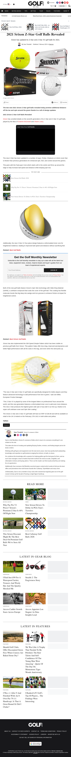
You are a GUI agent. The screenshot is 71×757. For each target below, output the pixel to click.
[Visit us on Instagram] (60, 3)
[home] (2, 11)
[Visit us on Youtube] (65, 3)
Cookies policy (34, 734)
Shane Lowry (38, 121)
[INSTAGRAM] (18, 435)
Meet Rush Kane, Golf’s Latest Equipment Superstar (47, 16)
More (66, 11)
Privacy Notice (57, 275)
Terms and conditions (47, 731)
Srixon (5, 119)
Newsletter (64, 102)
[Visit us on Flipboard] (67, 3)
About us (7, 731)
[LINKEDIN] (21, 435)
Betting (33, 11)
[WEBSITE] (24, 435)
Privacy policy (62, 731)
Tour (41, 11)
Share (7, 102)
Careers (43, 734)
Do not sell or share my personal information (35, 737)
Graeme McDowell (24, 121)
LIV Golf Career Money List (19, 16)
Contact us (35, 731)
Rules (48, 11)
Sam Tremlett (28, 44)
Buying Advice (16, 11)
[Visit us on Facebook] (57, 3)
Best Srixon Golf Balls (18, 339)
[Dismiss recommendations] (69, 21)
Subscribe (62, 6)
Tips (26, 11)
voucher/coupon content (37, 466)
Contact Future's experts (21, 731)
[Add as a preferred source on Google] (35, 744)
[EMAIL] (27, 435)
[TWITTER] (15, 435)
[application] (35, 140)
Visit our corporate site (57, 751)
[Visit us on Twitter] (62, 3)
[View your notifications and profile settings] (14, 4)
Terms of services (28, 275)
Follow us (56, 102)
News (6, 11)
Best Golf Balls (15, 250)
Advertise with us (54, 734)
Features (57, 11)
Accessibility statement (19, 734)
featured (6, 425)
